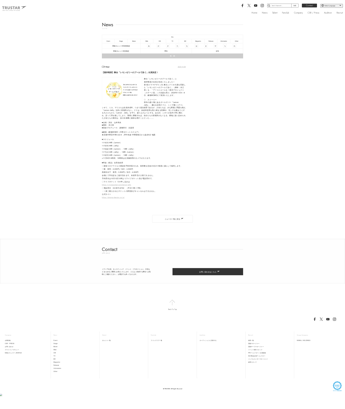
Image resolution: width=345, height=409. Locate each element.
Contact (309, 5)
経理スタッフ (252, 362)
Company (298, 13)
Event (56, 340)
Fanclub (285, 13)
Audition (328, 13)
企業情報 (8, 340)
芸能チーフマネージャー (256, 347)
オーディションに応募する (208, 340)
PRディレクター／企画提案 (257, 353)
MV (55, 359)
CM (55, 353)
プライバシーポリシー (12, 350)
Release (56, 365)
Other (55, 371)
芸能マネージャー (254, 343)
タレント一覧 (106, 340)
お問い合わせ (9, 347)
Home (254, 13)
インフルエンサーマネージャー (258, 359)
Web (55, 350)
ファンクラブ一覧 (156, 340)
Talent (274, 13)
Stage (56, 343)
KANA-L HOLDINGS (303, 340)
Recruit (340, 13)
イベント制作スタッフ (255, 350)
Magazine (57, 362)
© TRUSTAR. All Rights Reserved (172, 389)
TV (54, 356)
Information (57, 368)
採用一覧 (251, 340)
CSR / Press (313, 13)
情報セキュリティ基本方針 (13, 353)
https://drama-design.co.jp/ (113, 197)
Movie (56, 347)
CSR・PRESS (9, 343)
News (265, 13)
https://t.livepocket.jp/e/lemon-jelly (116, 184)
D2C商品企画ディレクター (256, 356)
